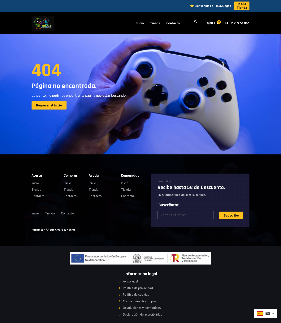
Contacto (173, 23)
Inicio (140, 23)
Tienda (155, 23)
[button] (197, 23)
